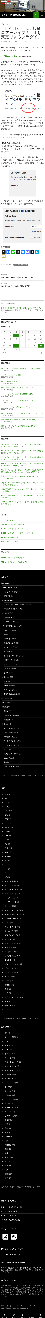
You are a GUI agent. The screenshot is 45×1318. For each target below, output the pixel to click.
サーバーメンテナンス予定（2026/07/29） (17, 407)
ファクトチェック (11, 956)
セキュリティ (10, 931)
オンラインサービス (11, 656)
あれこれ (5, 677)
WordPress (8, 630)
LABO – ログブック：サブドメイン (14, 558)
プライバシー (10, 968)
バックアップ (10, 952)
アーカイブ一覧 (9, 745)
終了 (6, 993)
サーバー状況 (7, 588)
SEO (6, 860)
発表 (6, 1010)
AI (5, 794)
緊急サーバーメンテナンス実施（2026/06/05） (19, 476)
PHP (6, 848)
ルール (7, 981)
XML (6, 873)
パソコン (8, 1095)
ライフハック (10, 1116)
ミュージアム (10, 1107)
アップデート (10, 885)
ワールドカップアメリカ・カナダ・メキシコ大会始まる (22, 444)
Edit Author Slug (10, 56)
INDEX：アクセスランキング (12, 529)
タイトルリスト (9, 728)
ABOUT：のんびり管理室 (10, 1220)
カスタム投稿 (10, 906)
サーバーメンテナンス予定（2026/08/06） (17, 400)
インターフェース (11, 898)
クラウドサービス (11, 918)
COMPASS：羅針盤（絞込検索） (13, 524)
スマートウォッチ (11, 1062)
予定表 (6, 711)
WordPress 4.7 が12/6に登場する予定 (15, 284)
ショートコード (11, 927)
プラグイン (4, 24)
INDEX (5, 724)
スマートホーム (11, 1074)
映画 (6, 1124)
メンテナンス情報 (10, 592)
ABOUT (5, 749)
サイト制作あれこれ (24, 308)
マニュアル (8, 758)
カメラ (7, 1045)
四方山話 (7, 681)
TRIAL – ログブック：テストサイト (14, 562)
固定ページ (5, 698)
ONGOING (8, 617)
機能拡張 (8, 985)
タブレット (9, 1078)
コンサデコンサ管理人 (20, 41)
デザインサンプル (11, 935)
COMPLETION (9, 622)
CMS (6, 811)
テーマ (6, 634)
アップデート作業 (11, 889)
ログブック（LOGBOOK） (14, 14)
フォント (8, 960)
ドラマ (7, 1087)
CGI (6, 807)
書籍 (6, 1149)
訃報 (6, 1165)
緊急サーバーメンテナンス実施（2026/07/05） (19, 426)
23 (16, 346)
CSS (6, 819)
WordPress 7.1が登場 (9, 381)
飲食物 (7, 1120)
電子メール (9, 1005)
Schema (8, 856)
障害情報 (7, 596)
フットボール (10, 1099)
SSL (6, 865)
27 (41, 346)
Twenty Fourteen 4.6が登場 (11, 375)
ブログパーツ (10, 972)
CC (6, 802)
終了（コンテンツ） (12, 997)
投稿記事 (11, 308)
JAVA (7, 831)
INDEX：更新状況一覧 (9, 537)
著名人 (7, 1157)
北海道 (7, 1174)
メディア (8, 1112)
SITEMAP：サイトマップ (10, 520)
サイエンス (9, 1054)
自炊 (6, 1141)
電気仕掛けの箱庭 (10, 694)
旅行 (6, 1178)
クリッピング (9, 690)
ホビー (7, 1103)
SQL (6, 869)
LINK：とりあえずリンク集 (11, 1207)
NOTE (4, 707)
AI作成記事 (8, 686)
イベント (7, 673)
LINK (4, 703)
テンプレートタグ (11, 943)
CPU (6, 815)
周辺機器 (8, 1145)
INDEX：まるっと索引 (9, 1216)
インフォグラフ (11, 902)
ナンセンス (9, 1091)
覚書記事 (7, 720)
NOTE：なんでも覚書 (9, 1211)
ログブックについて (11, 754)
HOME (3, 308)
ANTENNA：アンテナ (9, 541)
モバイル (8, 976)
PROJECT (6, 613)
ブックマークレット (12, 964)
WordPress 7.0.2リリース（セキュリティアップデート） (22, 413)
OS (6, 840)
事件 (6, 989)
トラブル (8, 947)
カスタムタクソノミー (13, 914)
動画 (6, 1161)
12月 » (41, 353)
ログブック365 (9, 732)
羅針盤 (6, 762)
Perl (6, 844)
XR (6, 877)
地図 (6, 1153)
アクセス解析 (10, 881)
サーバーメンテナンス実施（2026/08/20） (17, 388)
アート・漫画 (10, 1037)
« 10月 (4, 353)
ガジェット (8, 668)
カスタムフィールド (12, 910)
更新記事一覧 (9, 737)
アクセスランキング (11, 741)
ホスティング (9, 651)
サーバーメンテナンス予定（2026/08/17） (17, 394)
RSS (6, 852)
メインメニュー (42, 15)
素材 (6, 1001)
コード (7, 923)
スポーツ (8, 1058)
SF (6, 1033)
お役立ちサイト (9, 660)
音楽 (6, 1128)
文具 (6, 1170)
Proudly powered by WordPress (27, 1306)
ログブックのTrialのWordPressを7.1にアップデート (20, 368)
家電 (6, 1132)
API (6, 798)
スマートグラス (11, 1066)
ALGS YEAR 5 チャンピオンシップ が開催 (16, 489)
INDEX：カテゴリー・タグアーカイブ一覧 (17, 533)
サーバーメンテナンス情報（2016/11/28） (17, 276)
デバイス (8, 939)
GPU (6, 823)
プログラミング (9, 643)
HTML (7, 827)
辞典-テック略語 (10, 715)
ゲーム (7, 1049)
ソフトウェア (9, 664)
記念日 (7, 1136)
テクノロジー (10, 1083)
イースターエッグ (11, 894)
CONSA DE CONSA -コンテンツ (16, 605)
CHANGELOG (7, 600)
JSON (7, 836)
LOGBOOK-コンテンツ (12, 609)
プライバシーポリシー (8, 1306)
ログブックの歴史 (10, 766)
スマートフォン (11, 1070)
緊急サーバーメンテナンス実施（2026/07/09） (19, 420)
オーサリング (9, 647)
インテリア (9, 1041)
